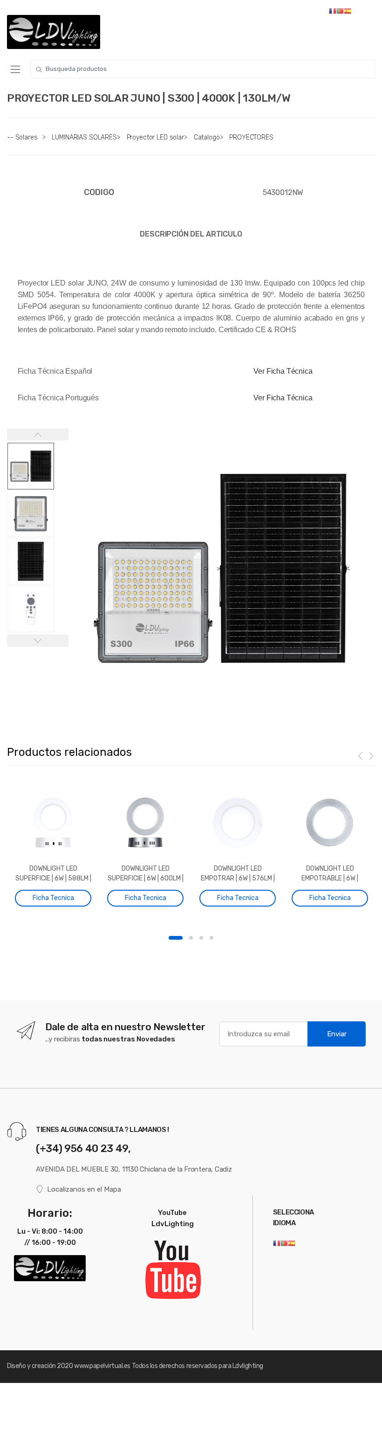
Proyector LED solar (155, 137)
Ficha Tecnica (53, 898)
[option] (221, 568)
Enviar (337, 1034)
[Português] (284, 1243)
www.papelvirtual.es (102, 1366)
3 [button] (201, 938)
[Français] (276, 1243)
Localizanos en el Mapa (84, 1189)
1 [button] (176, 938)
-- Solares (22, 137)
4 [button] (211, 938)
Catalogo (207, 137)
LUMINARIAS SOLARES (84, 137)
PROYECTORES (251, 137)
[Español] (291, 1243)
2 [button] (191, 938)
